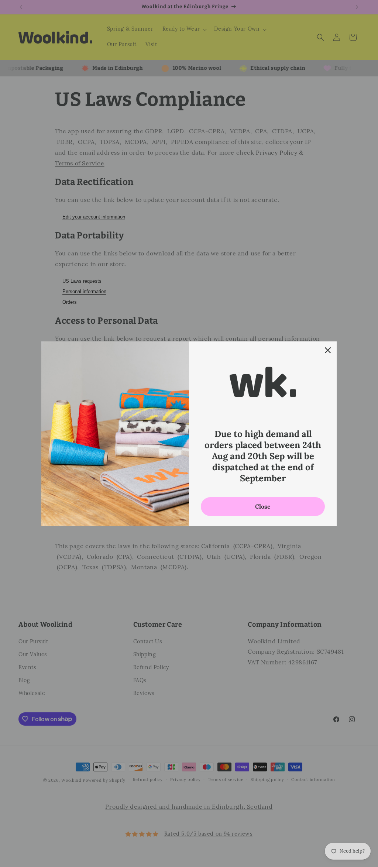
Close (263, 506)
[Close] (328, 350)
